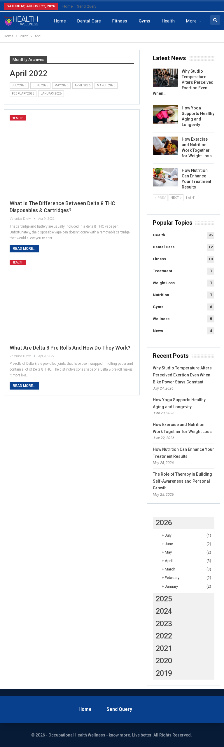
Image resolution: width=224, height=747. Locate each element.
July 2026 (19, 85)
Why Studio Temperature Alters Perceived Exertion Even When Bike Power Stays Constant (182, 375)
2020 (164, 661)
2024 (164, 611)
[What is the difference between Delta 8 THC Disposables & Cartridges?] (72, 155)
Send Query (86, 6)
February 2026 (23, 93)
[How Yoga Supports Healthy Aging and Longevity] (165, 114)
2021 (164, 648)
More (191, 21)
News (158, 331)
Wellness (161, 319)
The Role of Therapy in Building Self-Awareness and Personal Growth (182, 481)
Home (67, 6)
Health (168, 21)
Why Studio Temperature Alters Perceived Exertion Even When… (183, 82)
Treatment (162, 271)
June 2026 (40, 85)
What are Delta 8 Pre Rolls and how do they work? (70, 348)
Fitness (119, 21)
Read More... (24, 249)
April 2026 (82, 85)
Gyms (144, 21)
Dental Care (89, 21)
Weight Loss (164, 283)
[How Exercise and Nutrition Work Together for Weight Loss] (165, 146)
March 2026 (106, 85)
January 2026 (51, 93)
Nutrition (161, 295)
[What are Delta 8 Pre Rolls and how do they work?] (72, 299)
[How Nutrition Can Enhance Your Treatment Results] (165, 177)
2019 (164, 673)
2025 (164, 599)
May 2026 (61, 85)
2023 (164, 623)
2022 (164, 636)
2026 (164, 523)
